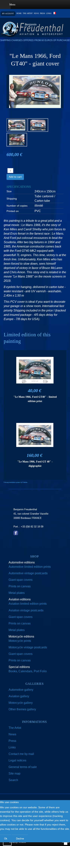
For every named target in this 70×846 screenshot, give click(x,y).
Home (19, 13)
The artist (28, 13)
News (36, 13)
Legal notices (17, 760)
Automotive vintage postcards (28, 573)
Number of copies (17, 205)
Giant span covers (20, 579)
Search (13, 780)
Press (42, 13)
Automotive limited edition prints (30, 566)
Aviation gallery (19, 696)
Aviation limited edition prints (28, 603)
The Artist (15, 727)
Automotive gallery (21, 689)
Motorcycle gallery (21, 702)
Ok (5, 838)
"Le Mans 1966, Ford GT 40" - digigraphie (35, 463)
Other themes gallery (22, 709)
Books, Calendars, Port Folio (28, 671)
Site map (14, 773)
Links (48, 13)
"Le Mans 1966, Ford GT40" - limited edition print (35, 399)
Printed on (13, 211)
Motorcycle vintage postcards (28, 647)
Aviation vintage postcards (26, 610)
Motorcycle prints (20, 640)
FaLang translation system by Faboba (15, 482)
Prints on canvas (20, 586)
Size (9, 191)
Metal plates (17, 592)
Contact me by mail (21, 753)
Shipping (12, 198)
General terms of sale (23, 767)
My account (8, 14)
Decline (20, 838)
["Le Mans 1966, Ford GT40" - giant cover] (35, 91)
